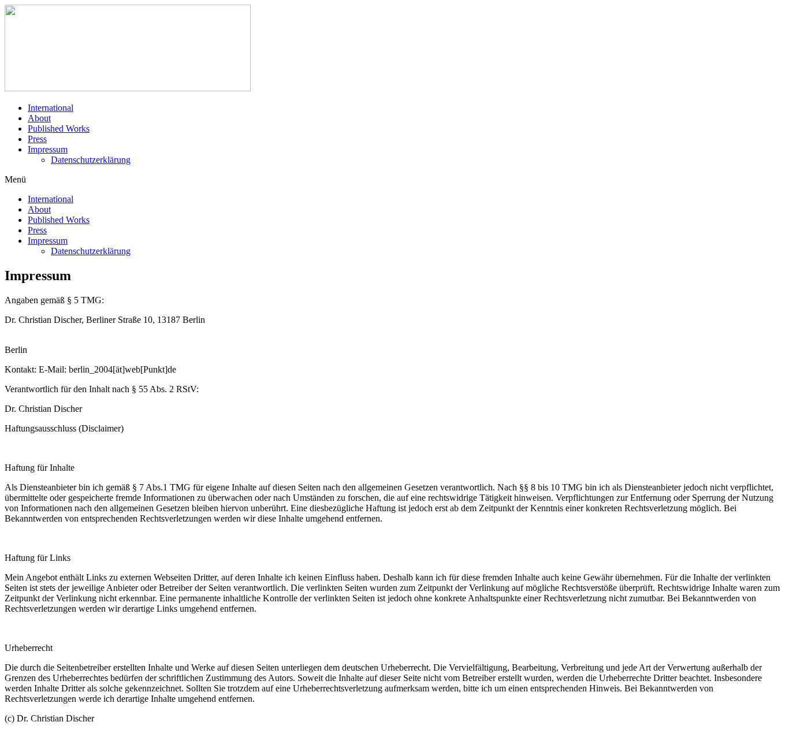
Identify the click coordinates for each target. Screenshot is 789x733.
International (50, 108)
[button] (394, 179)
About (39, 118)
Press (37, 139)
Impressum (48, 149)
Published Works (59, 128)
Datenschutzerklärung (91, 160)
